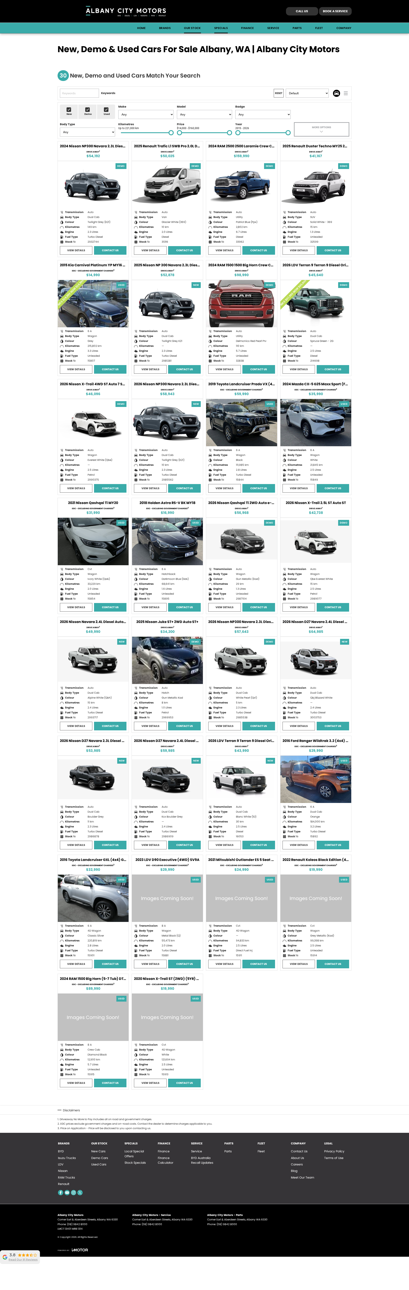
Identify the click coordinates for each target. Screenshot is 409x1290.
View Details (76, 250)
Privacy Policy (334, 1151)
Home (141, 28)
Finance (247, 28)
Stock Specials (135, 1163)
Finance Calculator (165, 1160)
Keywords (108, 93)
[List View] (345, 93)
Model (181, 107)
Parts (297, 28)
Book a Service (335, 11)
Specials (221, 28)
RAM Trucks (66, 1177)
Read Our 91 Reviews (23, 1259)
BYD (61, 1151)
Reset (278, 93)
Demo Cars (99, 1158)
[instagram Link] (73, 1192)
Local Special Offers (134, 1153)
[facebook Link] (60, 1192)
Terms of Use (334, 1158)
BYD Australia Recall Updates (202, 1160)
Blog (294, 1171)
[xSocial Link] (80, 1192)
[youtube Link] (67, 1192)
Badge (240, 107)
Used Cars (98, 1164)
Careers (297, 1164)
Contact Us (110, 250)
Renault (63, 1184)
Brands (165, 28)
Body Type (67, 124)
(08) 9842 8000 (77, 1224)
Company (343, 28)
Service (273, 28)
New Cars (98, 1151)
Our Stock (192, 28)
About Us (297, 1158)
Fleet (319, 28)
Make (122, 107)
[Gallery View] (336, 93)
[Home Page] (126, 11)
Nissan (63, 1171)
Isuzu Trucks (67, 1158)
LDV (60, 1164)
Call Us (302, 11)
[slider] (171, 132)
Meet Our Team (302, 1177)
